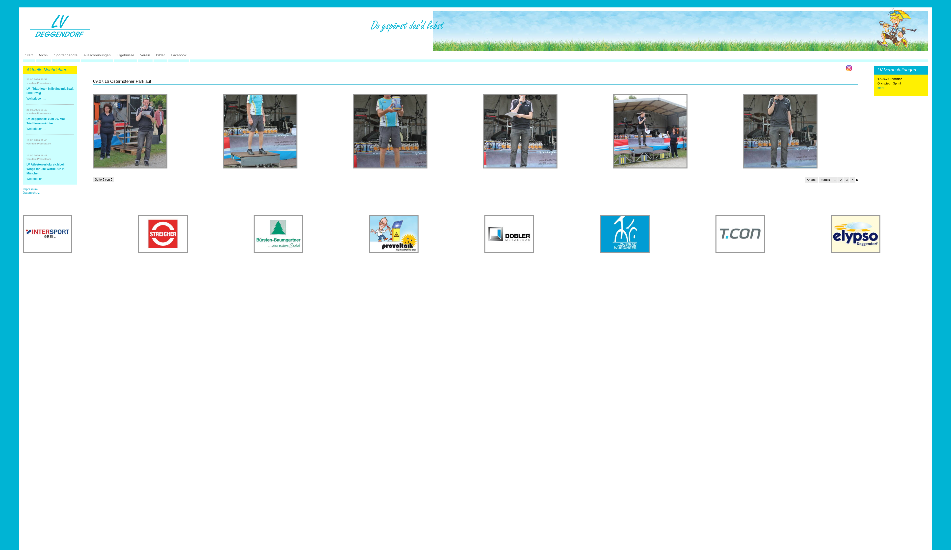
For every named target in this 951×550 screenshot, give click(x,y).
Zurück (825, 180)
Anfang (812, 180)
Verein (145, 55)
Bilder (160, 55)
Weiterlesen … (36, 98)
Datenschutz (31, 192)
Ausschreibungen (97, 55)
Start (29, 55)
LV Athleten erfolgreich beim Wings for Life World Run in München (46, 169)
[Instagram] (849, 68)
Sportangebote (66, 55)
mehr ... (882, 88)
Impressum (30, 189)
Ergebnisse (125, 55)
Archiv (43, 55)
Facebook (178, 55)
